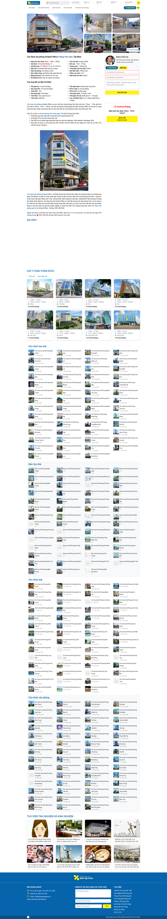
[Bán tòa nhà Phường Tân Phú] (60, 555)
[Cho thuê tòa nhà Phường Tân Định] (116, 352)
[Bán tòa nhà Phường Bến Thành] (31, 470)
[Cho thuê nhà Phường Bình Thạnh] (31, 625)
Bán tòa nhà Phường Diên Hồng (100, 522)
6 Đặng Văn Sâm (65, 57)
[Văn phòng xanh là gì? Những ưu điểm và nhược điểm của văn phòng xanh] (69, 828)
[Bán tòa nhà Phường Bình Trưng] (31, 485)
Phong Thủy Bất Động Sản (123, 896)
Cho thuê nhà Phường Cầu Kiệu (100, 616)
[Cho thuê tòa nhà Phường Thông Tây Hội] (31, 439)
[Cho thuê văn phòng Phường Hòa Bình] (60, 799)
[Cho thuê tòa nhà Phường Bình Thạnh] (31, 392)
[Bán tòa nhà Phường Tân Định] (116, 470)
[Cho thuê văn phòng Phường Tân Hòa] (88, 719)
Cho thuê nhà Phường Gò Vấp (72, 663)
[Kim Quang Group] (33, 3)
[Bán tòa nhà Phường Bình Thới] (116, 563)
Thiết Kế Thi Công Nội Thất (123, 890)
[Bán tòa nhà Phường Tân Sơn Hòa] (60, 493)
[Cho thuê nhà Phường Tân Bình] (88, 609)
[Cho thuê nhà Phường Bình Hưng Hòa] (88, 689)
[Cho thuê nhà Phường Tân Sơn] (116, 609)
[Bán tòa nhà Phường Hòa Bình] (60, 563)
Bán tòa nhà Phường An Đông (44, 515)
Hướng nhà (128, 2)
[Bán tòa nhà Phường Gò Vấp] (60, 547)
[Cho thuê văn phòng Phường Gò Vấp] (60, 783)
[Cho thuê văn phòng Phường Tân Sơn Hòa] (60, 727)
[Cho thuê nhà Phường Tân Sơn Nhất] (116, 602)
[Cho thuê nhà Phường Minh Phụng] (31, 689)
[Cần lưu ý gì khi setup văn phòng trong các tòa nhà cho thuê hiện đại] (127, 854)
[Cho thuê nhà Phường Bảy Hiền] (31, 609)
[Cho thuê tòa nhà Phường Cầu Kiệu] (88, 384)
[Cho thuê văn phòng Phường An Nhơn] (88, 783)
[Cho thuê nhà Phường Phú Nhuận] (31, 617)
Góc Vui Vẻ (117, 912)
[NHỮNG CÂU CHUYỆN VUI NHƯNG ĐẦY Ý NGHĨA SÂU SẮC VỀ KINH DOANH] (127, 828)
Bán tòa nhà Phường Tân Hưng (100, 515)
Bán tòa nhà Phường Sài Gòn (71, 468)
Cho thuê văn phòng (82, 8)
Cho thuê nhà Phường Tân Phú (72, 671)
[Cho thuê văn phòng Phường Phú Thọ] (88, 799)
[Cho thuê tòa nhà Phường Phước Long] (60, 424)
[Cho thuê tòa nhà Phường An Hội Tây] (116, 424)
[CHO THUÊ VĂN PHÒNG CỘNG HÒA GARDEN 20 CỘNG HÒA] (40, 288)
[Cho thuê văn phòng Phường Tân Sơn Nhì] (116, 791)
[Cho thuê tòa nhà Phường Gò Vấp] (60, 432)
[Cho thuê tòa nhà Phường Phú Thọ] (88, 447)
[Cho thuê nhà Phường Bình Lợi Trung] (88, 625)
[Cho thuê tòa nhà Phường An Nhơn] (88, 432)
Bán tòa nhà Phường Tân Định (129, 468)
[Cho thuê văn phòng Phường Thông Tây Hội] (31, 791)
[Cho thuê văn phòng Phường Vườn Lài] (116, 759)
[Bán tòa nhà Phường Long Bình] (31, 539)
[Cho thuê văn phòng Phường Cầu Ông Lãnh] (88, 704)
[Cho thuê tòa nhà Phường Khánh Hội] (88, 416)
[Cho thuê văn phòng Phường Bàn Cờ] (60, 711)
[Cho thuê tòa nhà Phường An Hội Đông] (31, 432)
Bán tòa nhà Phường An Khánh (129, 476)
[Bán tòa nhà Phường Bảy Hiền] (31, 493)
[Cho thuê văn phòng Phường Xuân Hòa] (31, 711)
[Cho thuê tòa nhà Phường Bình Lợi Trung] (88, 392)
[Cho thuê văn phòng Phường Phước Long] (60, 775)
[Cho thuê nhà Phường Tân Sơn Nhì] (116, 673)
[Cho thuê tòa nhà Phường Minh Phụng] (31, 455)
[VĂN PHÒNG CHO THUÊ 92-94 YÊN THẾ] (69, 288)
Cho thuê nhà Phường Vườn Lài (129, 639)
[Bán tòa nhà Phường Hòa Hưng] (31, 531)
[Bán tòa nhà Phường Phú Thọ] (88, 563)
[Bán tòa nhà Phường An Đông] (31, 517)
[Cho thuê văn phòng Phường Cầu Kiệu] (88, 735)
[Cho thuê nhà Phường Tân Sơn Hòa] (60, 609)
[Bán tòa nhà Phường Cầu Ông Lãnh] (88, 470)
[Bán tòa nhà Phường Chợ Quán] (116, 509)
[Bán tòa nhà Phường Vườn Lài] (116, 523)
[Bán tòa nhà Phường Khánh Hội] (88, 531)
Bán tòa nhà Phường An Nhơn (100, 545)
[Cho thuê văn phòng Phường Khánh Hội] (88, 767)
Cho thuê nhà (67, 8)
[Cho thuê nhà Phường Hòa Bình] (60, 681)
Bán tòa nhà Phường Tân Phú (72, 553)
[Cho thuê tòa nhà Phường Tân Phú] (60, 439)
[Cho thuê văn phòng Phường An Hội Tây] (116, 775)
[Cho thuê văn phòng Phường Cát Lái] (60, 719)
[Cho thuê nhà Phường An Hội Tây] (116, 657)
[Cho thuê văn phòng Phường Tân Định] (116, 704)
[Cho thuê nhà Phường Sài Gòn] (60, 586)
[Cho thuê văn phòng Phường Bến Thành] (31, 704)
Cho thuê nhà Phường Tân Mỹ (129, 632)
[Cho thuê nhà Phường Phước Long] (60, 657)
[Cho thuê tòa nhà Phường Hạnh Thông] (116, 432)
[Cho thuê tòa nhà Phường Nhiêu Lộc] (88, 360)
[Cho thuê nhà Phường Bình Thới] (116, 681)
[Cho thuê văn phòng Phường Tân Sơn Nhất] (116, 719)
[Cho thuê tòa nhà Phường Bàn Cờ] (60, 360)
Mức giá (99, 2)
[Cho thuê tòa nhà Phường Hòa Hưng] (31, 416)
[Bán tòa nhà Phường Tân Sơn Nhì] (116, 555)
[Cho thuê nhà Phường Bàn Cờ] (60, 594)
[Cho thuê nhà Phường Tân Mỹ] (116, 633)
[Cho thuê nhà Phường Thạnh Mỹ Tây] (116, 617)
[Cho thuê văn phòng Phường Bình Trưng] (31, 719)
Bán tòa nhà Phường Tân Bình (100, 491)
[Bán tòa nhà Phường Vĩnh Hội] (60, 531)
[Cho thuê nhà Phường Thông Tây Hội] (31, 673)
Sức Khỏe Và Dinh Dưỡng (122, 904)
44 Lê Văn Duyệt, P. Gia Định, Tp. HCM (42, 891)
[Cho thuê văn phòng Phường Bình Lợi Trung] (88, 743)
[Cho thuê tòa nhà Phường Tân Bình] (88, 376)
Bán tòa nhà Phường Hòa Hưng (44, 529)
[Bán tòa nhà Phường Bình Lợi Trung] (88, 509)
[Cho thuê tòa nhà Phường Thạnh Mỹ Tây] (116, 384)
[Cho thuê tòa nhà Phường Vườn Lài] (116, 408)
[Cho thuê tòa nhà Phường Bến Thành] (31, 352)
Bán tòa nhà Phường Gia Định (72, 507)
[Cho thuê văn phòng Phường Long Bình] (31, 775)
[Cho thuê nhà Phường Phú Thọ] (88, 681)
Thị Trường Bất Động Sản (122, 899)
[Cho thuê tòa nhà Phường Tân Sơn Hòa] (60, 376)
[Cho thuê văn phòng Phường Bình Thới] (116, 799)
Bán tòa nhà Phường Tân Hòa (100, 483)
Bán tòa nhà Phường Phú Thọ (100, 561)
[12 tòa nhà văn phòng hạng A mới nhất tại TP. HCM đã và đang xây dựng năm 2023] (69, 854)
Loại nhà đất (75, 2)
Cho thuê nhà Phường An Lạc (72, 687)
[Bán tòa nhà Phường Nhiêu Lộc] (88, 478)
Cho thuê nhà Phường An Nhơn (100, 663)
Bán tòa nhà (56, 8)
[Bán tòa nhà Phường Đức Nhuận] (60, 501)
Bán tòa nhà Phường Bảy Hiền (44, 491)
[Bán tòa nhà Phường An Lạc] (60, 571)
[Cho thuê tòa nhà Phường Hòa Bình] (60, 447)
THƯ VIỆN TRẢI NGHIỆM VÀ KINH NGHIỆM (50, 816)
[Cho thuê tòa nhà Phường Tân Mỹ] (116, 400)
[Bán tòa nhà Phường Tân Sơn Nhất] (116, 485)
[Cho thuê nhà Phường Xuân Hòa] (31, 594)
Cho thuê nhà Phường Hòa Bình (72, 679)
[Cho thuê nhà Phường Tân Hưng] (88, 633)
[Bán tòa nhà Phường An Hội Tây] (116, 539)
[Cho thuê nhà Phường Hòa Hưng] (31, 649)
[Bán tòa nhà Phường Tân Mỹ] (116, 517)
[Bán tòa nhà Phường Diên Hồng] (88, 523)
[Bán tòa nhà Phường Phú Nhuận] (31, 501)
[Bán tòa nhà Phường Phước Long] (60, 539)
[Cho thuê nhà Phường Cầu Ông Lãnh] (88, 586)
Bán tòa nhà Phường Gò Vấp (71, 545)
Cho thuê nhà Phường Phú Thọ (100, 679)
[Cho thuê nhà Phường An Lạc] (60, 689)
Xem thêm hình (132, 50)
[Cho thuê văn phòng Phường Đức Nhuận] (60, 735)
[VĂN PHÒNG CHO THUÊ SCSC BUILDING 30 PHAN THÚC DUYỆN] (127, 320)
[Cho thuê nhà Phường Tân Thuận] (60, 641)
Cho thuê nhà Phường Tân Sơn (129, 608)
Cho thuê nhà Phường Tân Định (129, 584)
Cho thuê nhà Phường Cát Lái (72, 600)
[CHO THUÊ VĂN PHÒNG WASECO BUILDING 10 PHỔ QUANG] (98, 320)
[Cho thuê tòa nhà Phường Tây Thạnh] (88, 439)
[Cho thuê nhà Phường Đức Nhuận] (60, 617)
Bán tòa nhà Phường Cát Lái (71, 483)
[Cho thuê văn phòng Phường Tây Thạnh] (88, 791)
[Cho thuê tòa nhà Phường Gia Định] (60, 392)
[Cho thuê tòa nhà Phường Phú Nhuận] (31, 384)
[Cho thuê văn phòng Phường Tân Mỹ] (116, 751)
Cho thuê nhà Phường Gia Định (72, 624)
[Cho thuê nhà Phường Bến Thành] (31, 586)
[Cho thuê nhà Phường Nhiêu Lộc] (88, 594)
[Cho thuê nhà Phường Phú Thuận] (31, 641)
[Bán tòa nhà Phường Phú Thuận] (31, 523)
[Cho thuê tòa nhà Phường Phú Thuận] (31, 408)
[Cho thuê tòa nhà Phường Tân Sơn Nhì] (116, 439)
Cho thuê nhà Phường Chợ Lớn (72, 632)
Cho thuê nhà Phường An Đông (44, 632)
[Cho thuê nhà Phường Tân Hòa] (88, 602)
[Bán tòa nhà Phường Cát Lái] (60, 485)
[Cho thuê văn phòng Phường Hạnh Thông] (116, 783)
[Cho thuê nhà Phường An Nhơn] (88, 665)
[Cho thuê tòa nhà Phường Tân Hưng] (88, 400)
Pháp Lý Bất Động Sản (121, 901)
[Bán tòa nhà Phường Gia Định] (60, 509)
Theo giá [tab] (31, 276)
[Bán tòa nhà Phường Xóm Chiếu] (116, 531)
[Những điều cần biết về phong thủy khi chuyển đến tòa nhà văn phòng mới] (98, 854)
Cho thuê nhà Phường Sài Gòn (72, 584)
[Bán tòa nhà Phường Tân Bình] (88, 493)
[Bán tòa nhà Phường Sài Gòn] (60, 470)
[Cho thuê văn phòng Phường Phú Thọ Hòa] (31, 799)
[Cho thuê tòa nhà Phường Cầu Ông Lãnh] (88, 352)
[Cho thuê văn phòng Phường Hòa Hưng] (31, 767)
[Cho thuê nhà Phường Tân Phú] (60, 673)
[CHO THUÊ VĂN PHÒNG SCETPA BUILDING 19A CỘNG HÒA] (40, 320)
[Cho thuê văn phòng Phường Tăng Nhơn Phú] (88, 775)
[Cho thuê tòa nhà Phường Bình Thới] (116, 447)
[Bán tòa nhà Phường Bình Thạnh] (31, 509)
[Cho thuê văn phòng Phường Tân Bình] (88, 727)
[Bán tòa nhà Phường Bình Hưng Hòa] (88, 571)
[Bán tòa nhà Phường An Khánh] (116, 478)
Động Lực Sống (119, 909)
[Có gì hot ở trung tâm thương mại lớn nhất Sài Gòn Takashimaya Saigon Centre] (98, 828)
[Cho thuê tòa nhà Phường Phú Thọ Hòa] (31, 447)
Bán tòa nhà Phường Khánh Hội (100, 529)
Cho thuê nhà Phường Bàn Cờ (72, 592)
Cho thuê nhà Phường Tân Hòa (100, 600)
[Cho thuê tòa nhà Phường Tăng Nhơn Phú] (88, 424)
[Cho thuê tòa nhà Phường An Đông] (31, 400)
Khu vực (86, 2)
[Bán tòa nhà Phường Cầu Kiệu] (88, 501)
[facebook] (28, 917)
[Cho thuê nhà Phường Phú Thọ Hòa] (31, 681)
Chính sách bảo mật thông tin (36, 899)
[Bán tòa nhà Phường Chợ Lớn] (60, 517)
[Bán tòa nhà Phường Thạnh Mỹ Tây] (116, 501)
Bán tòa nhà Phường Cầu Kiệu (100, 499)
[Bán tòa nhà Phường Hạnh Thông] (116, 547)
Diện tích (113, 2)
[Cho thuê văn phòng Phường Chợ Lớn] (60, 751)
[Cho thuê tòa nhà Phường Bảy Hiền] (31, 376)
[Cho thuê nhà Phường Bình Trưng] (31, 602)
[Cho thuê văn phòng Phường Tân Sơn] (116, 727)
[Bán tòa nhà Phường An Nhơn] (88, 547)
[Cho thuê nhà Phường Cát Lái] (60, 602)
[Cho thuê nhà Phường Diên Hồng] (88, 641)
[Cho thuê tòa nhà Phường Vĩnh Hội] (60, 416)
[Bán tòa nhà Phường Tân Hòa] (88, 485)
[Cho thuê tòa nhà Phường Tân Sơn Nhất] (116, 368)
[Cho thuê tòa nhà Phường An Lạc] (60, 455)
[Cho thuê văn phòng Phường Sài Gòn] (60, 704)
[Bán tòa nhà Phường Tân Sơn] (116, 493)
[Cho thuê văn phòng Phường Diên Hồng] (88, 759)
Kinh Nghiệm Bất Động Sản (123, 893)
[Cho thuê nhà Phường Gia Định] (60, 625)
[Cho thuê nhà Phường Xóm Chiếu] (116, 649)
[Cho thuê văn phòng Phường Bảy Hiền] (31, 727)
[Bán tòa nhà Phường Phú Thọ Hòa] (31, 563)
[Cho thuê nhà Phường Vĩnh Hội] (60, 649)
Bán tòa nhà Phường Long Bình (44, 537)
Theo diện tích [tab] (42, 276)
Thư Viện (117, 887)
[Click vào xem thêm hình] (55, 33)
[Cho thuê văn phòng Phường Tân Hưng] (88, 751)
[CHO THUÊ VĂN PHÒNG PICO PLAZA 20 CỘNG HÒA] (98, 288)
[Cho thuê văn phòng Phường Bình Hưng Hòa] (88, 807)
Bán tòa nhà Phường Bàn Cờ (71, 476)
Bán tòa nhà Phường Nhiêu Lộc (100, 476)
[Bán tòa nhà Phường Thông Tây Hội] (31, 555)
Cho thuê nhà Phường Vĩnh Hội (72, 647)
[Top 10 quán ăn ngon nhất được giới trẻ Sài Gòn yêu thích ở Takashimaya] (40, 854)
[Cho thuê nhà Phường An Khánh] (116, 594)
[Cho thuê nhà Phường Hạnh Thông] (116, 665)
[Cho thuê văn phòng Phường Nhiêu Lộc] (88, 711)
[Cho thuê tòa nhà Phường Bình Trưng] (31, 368)
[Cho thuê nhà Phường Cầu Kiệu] (88, 617)
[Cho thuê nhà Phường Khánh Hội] (88, 649)
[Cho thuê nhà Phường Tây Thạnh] (88, 673)
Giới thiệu (32, 8)
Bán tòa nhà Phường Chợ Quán (129, 507)
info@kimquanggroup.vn (43, 896)
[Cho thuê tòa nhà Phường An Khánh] (116, 360)
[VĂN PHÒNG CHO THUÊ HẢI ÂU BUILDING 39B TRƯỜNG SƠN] (69, 320)
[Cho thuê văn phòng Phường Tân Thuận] (60, 759)
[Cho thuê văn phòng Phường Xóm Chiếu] (116, 767)
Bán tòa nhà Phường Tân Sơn (128, 491)
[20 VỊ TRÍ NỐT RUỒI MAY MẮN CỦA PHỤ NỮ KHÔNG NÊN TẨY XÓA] (40, 828)
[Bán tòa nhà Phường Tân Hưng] (88, 517)
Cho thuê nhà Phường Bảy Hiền (44, 608)
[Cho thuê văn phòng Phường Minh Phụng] (31, 807)
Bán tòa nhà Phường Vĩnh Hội (72, 529)
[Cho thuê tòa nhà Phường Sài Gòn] (60, 352)
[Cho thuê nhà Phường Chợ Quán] (116, 625)
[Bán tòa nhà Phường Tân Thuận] (60, 523)
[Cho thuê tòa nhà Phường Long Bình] (31, 424)
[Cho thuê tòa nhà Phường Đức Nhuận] (60, 384)
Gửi (107, 906)
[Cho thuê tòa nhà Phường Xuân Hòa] (31, 360)
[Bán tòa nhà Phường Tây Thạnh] (88, 555)
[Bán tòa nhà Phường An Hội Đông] (31, 547)
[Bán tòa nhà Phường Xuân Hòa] (31, 478)
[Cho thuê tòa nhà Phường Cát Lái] (60, 368)
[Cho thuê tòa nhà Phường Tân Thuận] (60, 408)
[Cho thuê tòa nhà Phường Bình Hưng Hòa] (88, 455)
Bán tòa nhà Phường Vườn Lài (129, 522)
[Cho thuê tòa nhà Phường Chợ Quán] (116, 392)
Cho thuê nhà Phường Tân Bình (100, 608)
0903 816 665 (42, 894)
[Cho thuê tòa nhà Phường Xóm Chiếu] (116, 416)
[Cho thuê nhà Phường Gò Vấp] (60, 665)
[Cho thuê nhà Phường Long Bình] (31, 657)
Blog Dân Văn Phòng (121, 907)
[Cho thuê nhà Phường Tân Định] (116, 586)
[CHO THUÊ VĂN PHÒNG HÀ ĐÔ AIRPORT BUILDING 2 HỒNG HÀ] (127, 288)
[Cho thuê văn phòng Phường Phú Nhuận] (31, 735)
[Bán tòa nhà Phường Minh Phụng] (31, 571)
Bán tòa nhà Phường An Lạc (71, 569)
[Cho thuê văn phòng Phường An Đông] (31, 751)
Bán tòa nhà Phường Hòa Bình (72, 561)
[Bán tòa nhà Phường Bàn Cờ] (60, 478)
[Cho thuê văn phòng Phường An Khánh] (116, 711)
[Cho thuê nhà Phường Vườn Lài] (116, 641)
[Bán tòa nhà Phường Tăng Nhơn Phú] (88, 539)
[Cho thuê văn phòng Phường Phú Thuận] (31, 759)
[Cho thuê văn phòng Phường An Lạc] (60, 807)
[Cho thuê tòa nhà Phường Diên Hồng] (88, 408)
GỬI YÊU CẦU (122, 92)
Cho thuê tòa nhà (43, 8)
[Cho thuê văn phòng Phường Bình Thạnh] (31, 743)
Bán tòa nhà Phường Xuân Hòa (44, 476)
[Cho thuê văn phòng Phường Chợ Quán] (116, 743)
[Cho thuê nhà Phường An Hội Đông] (31, 665)
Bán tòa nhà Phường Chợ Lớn (72, 515)
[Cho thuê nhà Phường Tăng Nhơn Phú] (88, 657)
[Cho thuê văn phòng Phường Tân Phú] (60, 791)
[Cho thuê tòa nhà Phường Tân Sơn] (116, 376)
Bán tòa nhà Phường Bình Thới (129, 561)
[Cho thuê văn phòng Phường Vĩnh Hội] (60, 767)
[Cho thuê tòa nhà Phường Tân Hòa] (88, 368)
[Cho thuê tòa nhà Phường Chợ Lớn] (60, 400)
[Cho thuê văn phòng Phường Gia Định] (60, 743)
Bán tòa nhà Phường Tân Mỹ (128, 515)
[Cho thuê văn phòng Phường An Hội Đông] (31, 783)
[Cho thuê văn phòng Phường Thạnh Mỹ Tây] (116, 735)
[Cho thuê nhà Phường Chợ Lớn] (60, 633)
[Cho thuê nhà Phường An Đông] (31, 633)
